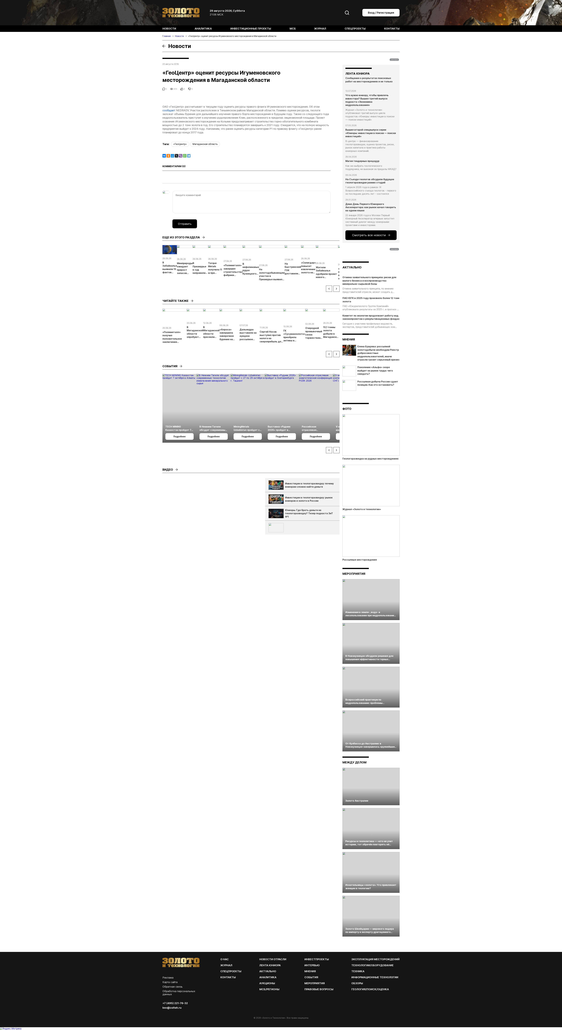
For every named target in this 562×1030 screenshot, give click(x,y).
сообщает (168, 110)
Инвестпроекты (316, 959)
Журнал (320, 28)
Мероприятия (353, 573)
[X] (176, 156)
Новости (169, 28)
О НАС (224, 959)
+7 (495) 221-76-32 (175, 1003)
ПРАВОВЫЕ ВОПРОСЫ (318, 989)
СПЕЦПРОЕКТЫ (230, 971)
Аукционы (267, 983)
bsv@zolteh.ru (171, 1007)
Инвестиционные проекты (250, 28)
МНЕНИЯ (310, 971)
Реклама (167, 977)
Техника (357, 971)
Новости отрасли (272, 959)
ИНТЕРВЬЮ (312, 965)
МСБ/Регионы (269, 989)
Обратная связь (172, 986)
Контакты (392, 28)
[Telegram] (189, 156)
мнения (348, 339)
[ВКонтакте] (164, 156)
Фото (346, 409)
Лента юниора (270, 965)
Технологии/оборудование (372, 965)
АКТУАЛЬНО (351, 267)
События (311, 977)
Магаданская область (205, 144)
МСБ (293, 28)
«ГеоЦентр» (180, 144)
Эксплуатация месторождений (375, 959)
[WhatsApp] (184, 156)
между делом (354, 762)
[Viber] (180, 156)
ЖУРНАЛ (226, 965)
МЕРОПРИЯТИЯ (314, 983)
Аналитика (203, 28)
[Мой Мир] (172, 156)
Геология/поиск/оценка (370, 989)
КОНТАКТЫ (228, 977)
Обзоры (357, 983)
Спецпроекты (355, 28)
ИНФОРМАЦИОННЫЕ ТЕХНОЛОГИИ (374, 977)
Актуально (267, 971)
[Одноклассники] (168, 156)
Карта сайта (170, 982)
